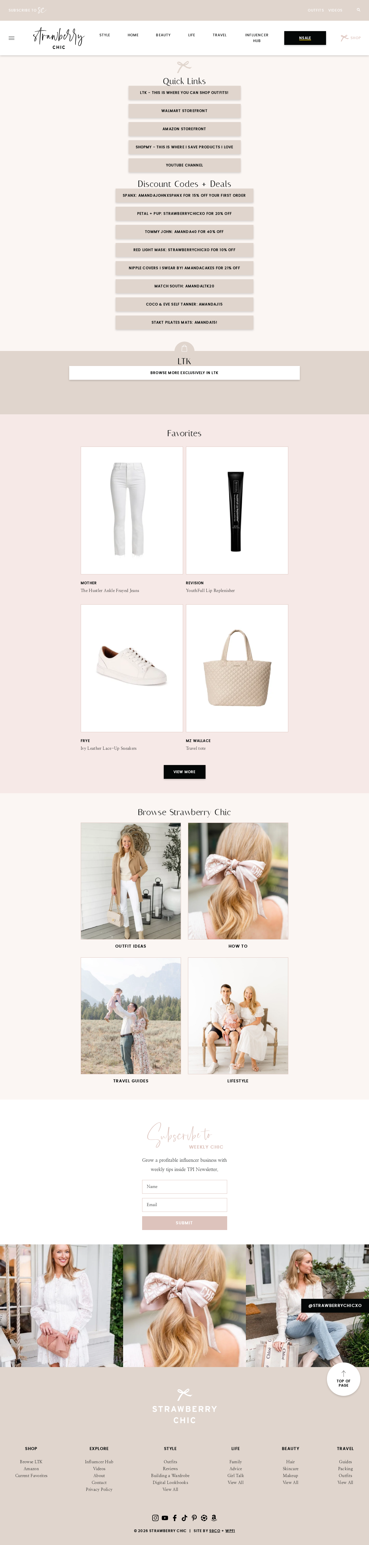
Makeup (290, 1475)
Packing (345, 1468)
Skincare (291, 1468)
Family (235, 1461)
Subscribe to (23, 10)
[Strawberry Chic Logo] (59, 38)
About (99, 1475)
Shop (355, 38)
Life (191, 35)
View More (185, 772)
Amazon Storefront (184, 129)
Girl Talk (235, 1475)
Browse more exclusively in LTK (184, 373)
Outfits (316, 10)
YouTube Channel (184, 165)
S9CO (214, 1531)
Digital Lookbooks (170, 1482)
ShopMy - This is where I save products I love (185, 147)
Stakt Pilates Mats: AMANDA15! (185, 322)
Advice (235, 1468)
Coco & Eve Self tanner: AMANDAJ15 (184, 304)
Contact (99, 1482)
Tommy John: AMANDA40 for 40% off (184, 232)
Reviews (170, 1468)
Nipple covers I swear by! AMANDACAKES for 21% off (184, 268)
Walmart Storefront (184, 111)
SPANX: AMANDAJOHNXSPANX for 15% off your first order (184, 195)
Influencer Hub (99, 1461)
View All (170, 1489)
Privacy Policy (99, 1489)
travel (220, 35)
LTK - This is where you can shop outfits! (184, 92)
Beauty (163, 35)
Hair (290, 1461)
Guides (345, 1461)
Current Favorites (31, 1475)
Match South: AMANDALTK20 (184, 286)
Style (104, 35)
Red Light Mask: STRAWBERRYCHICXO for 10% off (184, 250)
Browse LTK (31, 1461)
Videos (335, 10)
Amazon (31, 1468)
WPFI (230, 1531)
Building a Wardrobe (170, 1475)
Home (133, 35)
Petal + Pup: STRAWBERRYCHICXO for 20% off (184, 213)
